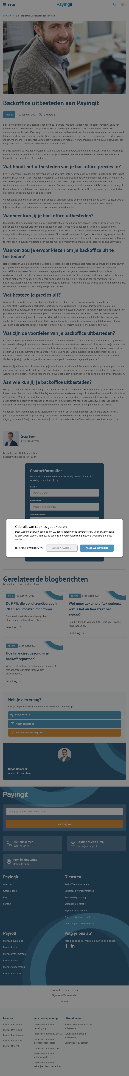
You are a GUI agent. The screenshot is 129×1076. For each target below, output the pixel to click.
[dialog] (64, 538)
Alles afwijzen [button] (61, 547)
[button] (29, 548)
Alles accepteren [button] (97, 547)
